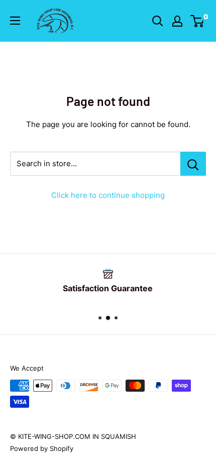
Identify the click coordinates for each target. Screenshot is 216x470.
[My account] (177, 21)
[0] (197, 21)
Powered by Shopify (41, 448)
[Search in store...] (193, 164)
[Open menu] (15, 21)
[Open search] (157, 21)
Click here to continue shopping (108, 195)
